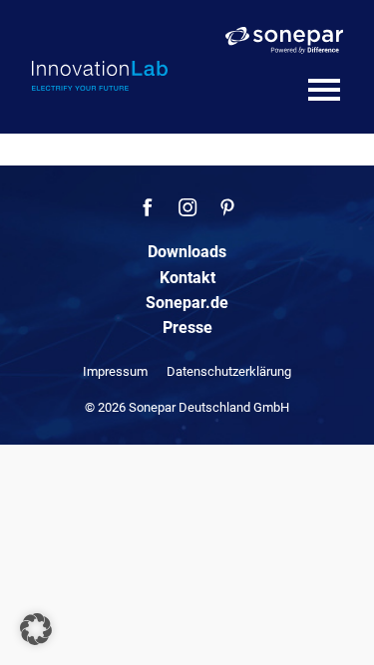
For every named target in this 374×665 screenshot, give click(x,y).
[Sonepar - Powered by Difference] (284, 40)
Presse (187, 327)
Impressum (115, 371)
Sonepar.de (187, 302)
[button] (36, 629)
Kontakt (187, 277)
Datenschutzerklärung (229, 371)
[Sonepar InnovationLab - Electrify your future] (100, 76)
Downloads (187, 251)
